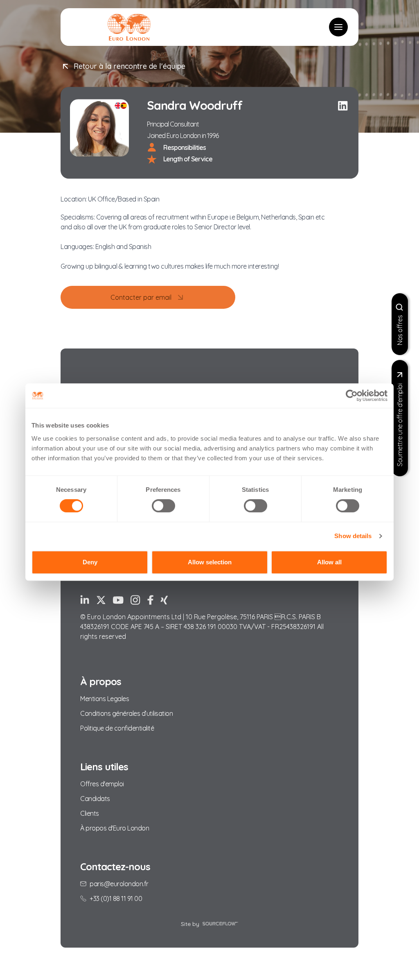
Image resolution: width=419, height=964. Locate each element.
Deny (90, 562)
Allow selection (210, 562)
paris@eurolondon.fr (119, 884)
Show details (353, 535)
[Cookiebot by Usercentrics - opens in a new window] (351, 395)
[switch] (163, 505)
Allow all (329, 562)
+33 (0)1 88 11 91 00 (116, 898)
